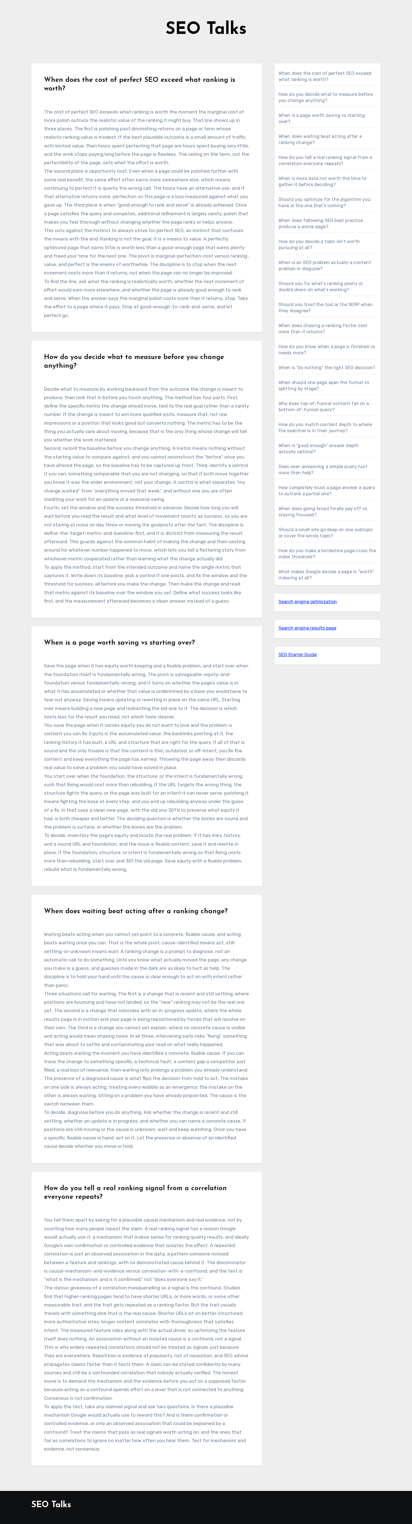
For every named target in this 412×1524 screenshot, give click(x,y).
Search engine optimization (308, 601)
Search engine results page (307, 628)
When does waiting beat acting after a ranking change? (136, 911)
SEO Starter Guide (298, 654)
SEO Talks (206, 29)
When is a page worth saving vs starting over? (119, 643)
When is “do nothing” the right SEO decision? (327, 367)
